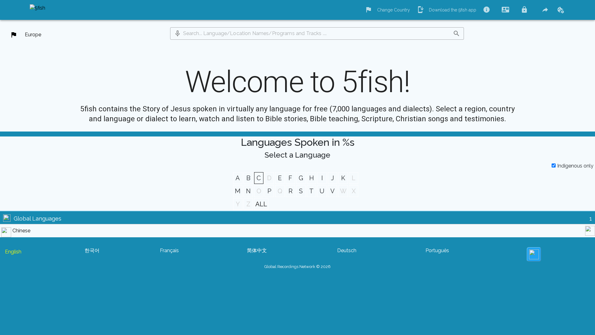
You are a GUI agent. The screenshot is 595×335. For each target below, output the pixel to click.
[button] (177, 33)
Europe (33, 35)
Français (169, 250)
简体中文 (257, 250)
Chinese (21, 231)
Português (437, 250)
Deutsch (346, 250)
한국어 (92, 250)
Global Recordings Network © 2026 (297, 266)
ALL (261, 204)
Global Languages (37, 218)
